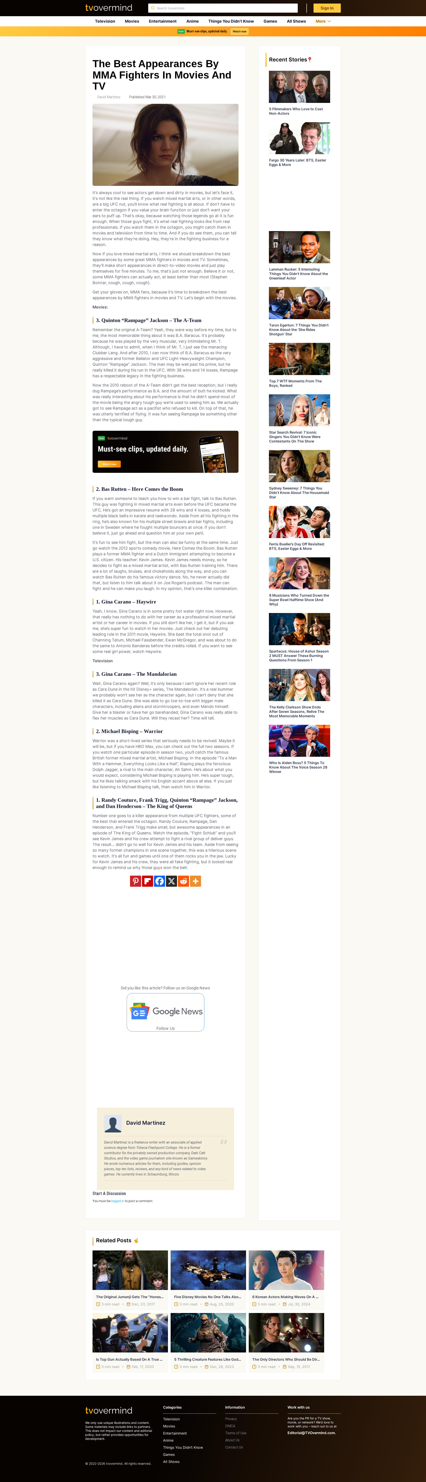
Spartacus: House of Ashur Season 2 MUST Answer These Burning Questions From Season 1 (299, 655)
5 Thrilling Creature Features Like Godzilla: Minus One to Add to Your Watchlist (242, 1359)
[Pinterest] (135, 881)
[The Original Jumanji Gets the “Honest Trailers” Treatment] (130, 1270)
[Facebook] (159, 881)
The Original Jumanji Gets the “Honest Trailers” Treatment (146, 1297)
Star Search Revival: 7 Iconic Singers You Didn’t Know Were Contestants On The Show (294, 436)
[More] (195, 881)
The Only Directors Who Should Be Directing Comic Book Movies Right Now (316, 1359)
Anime (192, 21)
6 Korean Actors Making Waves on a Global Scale (294, 1297)
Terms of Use (236, 1433)
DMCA (230, 1426)
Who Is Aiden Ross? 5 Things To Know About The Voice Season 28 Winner (298, 767)
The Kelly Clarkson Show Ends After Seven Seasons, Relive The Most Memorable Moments (296, 711)
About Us (232, 1440)
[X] (171, 881)
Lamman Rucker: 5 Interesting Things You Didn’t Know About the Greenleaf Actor (298, 273)
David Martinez (108, 97)
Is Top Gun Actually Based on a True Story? (133, 1359)
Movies (132, 21)
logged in (117, 1201)
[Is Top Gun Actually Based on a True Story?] (130, 1332)
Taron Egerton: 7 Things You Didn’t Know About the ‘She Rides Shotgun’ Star (299, 329)
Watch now (240, 31)
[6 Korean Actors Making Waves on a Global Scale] (286, 1270)
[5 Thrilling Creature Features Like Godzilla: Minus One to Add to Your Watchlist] (208, 1332)
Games (270, 21)
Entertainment (163, 21)
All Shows (296, 21)
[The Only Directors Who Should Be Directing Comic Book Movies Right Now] (286, 1332)
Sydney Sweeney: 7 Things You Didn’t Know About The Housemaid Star (299, 492)
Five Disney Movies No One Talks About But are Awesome (223, 1297)
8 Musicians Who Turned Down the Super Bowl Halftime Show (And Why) (299, 599)
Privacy (231, 1419)
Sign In (327, 8)
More (321, 21)
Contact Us (234, 1447)
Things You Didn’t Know (231, 21)
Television (105, 21)
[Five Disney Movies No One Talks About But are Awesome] (208, 1270)
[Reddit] (183, 881)
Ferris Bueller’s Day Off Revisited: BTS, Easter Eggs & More (297, 546)
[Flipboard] (147, 881)
